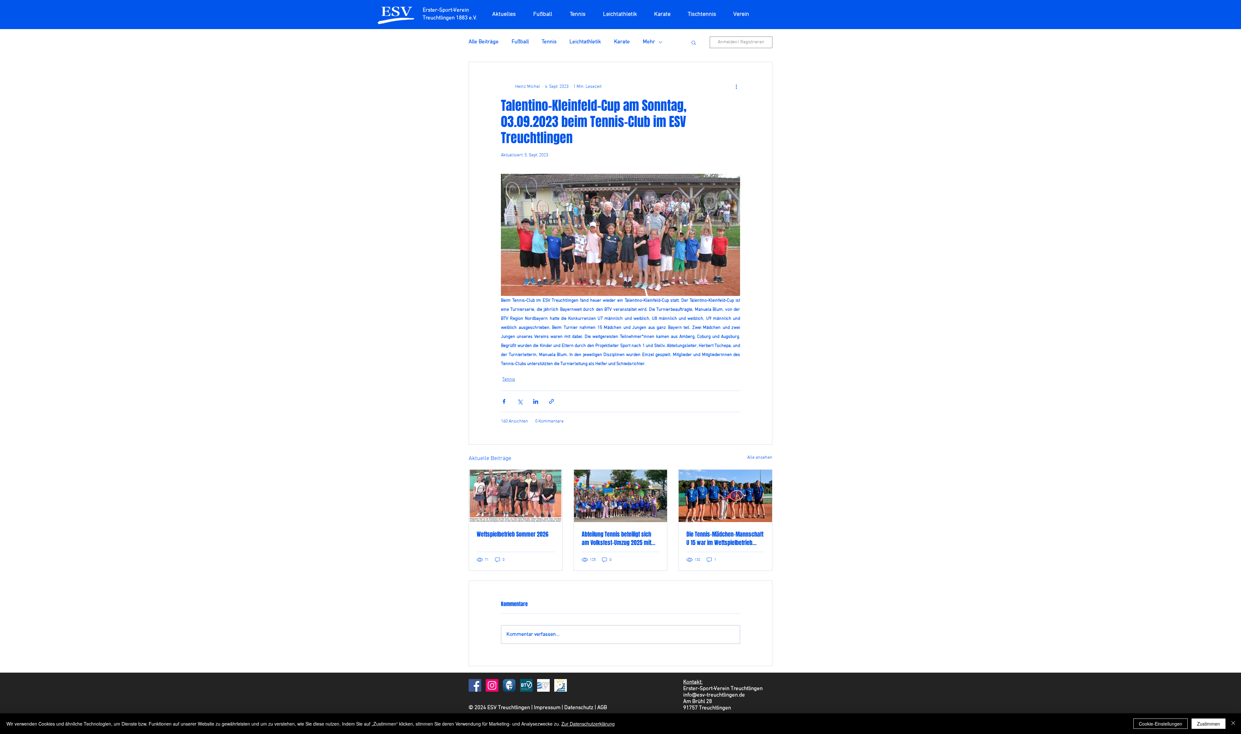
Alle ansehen (759, 457)
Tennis (549, 42)
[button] (741, 14)
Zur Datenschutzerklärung (588, 723)
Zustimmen (1208, 723)
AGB (602, 708)
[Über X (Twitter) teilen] (520, 401)
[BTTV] (560, 685)
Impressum (547, 708)
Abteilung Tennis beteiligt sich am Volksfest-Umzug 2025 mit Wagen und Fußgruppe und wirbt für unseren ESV (619, 538)
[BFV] (509, 685)
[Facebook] (475, 685)
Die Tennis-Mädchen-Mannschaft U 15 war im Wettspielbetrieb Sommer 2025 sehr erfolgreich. (724, 538)
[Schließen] (1233, 723)
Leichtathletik (585, 42)
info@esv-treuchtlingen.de (714, 695)
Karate (622, 42)
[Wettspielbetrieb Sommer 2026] (515, 496)
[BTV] (526, 685)
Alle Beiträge (484, 42)
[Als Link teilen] (551, 401)
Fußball (520, 42)
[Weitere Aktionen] (736, 86)
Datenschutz (578, 708)
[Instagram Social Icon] (492, 685)
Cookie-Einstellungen (1160, 723)
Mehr (649, 42)
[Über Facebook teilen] (504, 401)
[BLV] (543, 685)
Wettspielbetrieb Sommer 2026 (512, 534)
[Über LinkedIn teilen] (536, 401)
